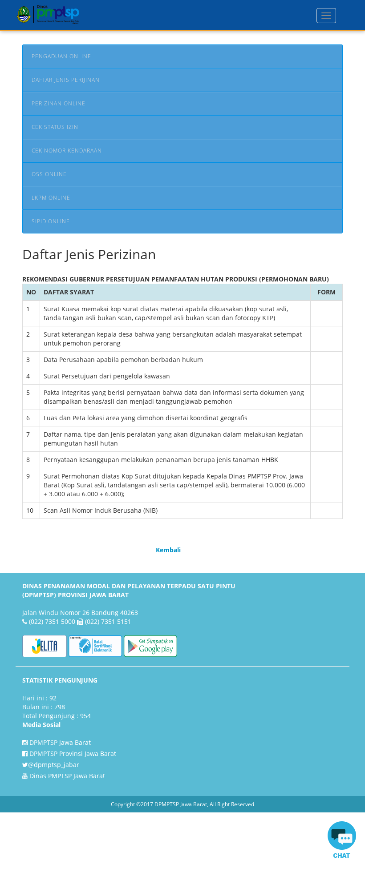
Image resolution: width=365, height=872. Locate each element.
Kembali (168, 550)
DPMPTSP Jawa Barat (59, 742)
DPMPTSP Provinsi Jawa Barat (72, 753)
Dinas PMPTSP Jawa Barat (66, 776)
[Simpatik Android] (150, 645)
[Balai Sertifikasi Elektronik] (95, 645)
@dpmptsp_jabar (53, 764)
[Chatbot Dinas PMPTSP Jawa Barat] (342, 841)
